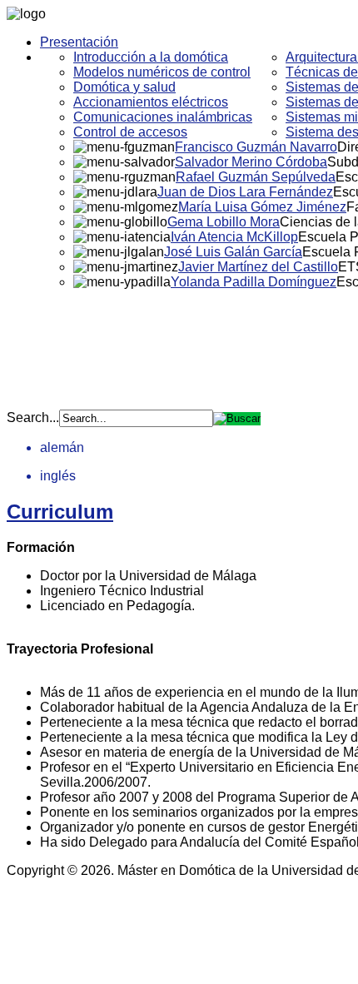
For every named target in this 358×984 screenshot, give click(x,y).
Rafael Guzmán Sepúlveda (256, 177)
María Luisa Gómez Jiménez (262, 207)
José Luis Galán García (233, 252)
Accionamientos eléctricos (150, 102)
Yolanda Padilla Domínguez (253, 282)
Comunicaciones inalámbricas (162, 117)
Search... (33, 417)
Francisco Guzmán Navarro (256, 147)
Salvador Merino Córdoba (251, 162)
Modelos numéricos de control (162, 72)
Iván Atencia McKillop (234, 237)
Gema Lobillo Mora (223, 222)
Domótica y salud (124, 87)
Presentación (79, 42)
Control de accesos (130, 132)
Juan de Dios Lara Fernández (245, 192)
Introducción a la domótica (150, 57)
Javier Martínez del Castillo (258, 267)
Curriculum (60, 511)
